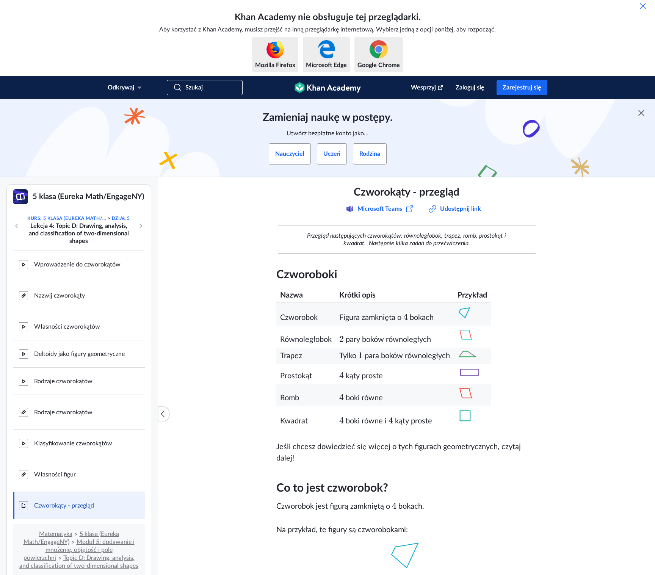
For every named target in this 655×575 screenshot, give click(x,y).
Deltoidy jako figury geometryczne (79, 354)
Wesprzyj (423, 88)
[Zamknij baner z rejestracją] (641, 113)
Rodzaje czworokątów (63, 381)
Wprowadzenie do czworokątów (77, 265)
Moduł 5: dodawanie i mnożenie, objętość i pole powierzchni (79, 550)
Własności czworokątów (67, 327)
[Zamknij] (643, 6)
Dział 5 (121, 218)
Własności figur (55, 475)
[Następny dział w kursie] (140, 225)
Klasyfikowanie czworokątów (73, 443)
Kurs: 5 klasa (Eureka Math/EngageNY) (66, 218)
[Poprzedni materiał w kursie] (16, 225)
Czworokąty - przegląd (64, 506)
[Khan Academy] (328, 87)
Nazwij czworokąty (59, 296)
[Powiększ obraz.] (407, 554)
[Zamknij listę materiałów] (164, 413)
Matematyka (55, 534)
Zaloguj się (470, 88)
